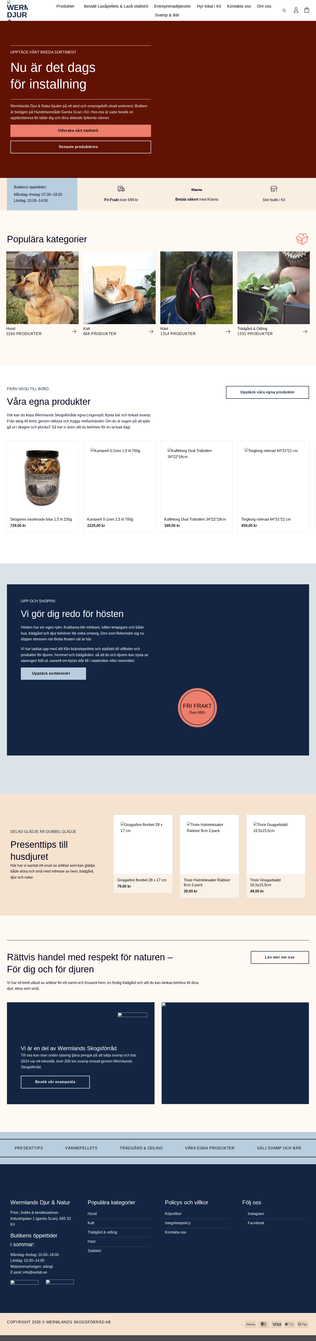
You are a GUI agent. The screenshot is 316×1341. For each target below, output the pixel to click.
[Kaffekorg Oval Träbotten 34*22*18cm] (197, 477)
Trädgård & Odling (141, 1148)
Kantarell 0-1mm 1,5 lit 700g (110, 519)
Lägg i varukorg (42, 507)
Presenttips (29, 1148)
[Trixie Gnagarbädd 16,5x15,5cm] (275, 844)
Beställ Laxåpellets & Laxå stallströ (116, 6)
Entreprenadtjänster (172, 6)
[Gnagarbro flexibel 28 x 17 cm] (143, 844)
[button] (296, 10)
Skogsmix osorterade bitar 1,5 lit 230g (41, 519)
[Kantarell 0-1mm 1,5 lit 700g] (120, 477)
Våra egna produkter (210, 1148)
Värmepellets (81, 1148)
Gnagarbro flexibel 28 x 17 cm (141, 880)
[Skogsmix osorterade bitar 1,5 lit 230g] (42, 477)
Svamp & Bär (167, 15)
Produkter (65, 6)
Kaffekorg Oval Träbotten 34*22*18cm (195, 519)
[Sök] (285, 10)
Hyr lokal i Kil (209, 6)
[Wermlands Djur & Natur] (24, 10)
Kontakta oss (239, 6)
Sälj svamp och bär (279, 1148)
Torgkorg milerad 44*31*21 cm (266, 519)
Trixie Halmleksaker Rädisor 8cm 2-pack (207, 882)
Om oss (264, 6)
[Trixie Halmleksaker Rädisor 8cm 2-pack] (209, 844)
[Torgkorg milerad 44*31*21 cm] (274, 477)
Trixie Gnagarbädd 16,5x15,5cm (265, 882)
